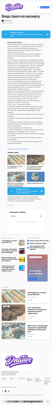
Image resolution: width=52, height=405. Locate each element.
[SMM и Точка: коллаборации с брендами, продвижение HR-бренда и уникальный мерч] (13, 331)
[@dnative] (6, 391)
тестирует (35, 73)
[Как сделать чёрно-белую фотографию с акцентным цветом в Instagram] (22, 251)
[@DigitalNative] (9, 391)
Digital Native (33, 278)
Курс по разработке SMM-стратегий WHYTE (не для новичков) (37, 247)
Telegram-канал (44, 7)
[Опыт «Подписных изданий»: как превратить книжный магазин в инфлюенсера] (13, 312)
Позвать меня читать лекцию (38, 243)
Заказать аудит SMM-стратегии (39, 241)
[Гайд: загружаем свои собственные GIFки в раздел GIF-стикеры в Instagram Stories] (22, 268)
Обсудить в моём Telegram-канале (17, 149)
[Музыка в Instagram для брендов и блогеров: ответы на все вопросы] (22, 259)
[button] (34, 7)
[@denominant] (3, 391)
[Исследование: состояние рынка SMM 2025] (22, 243)
